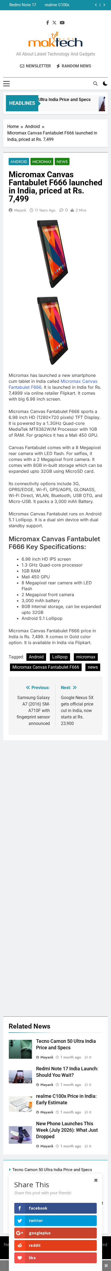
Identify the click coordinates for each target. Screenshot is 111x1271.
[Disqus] (55, 807)
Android (19, 161)
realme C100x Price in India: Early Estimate (56, 3)
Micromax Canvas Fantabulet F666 (45, 667)
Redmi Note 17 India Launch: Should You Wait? (20, 3)
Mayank (20, 210)
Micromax (41, 161)
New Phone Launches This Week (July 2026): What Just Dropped (20, 7)
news (93, 667)
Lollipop (60, 656)
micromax (85, 656)
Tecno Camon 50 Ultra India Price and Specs (45, 99)
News (62, 161)
